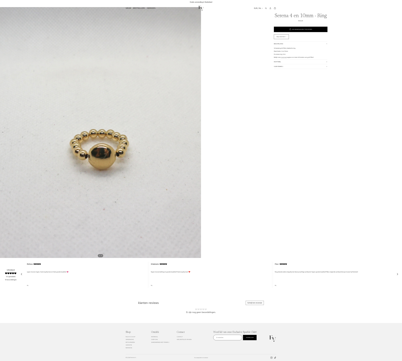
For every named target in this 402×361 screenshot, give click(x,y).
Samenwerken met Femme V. (160, 342)
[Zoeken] (266, 8)
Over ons (154, 339)
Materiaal (154, 337)
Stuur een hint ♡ (281, 37)
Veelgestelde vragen (184, 339)
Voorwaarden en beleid (201, 357)
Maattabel (277, 62)
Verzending (130, 339)
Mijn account (130, 337)
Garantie (129, 345)
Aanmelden (250, 337)
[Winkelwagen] (275, 8)
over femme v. (278, 66)
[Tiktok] (275, 357)
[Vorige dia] (2, 132)
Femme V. (133, 357)
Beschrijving (278, 44)
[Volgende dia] (198, 132)
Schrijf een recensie (254, 303)
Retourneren (130, 342)
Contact (180, 337)
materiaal (284, 57)
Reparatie (129, 348)
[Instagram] (271, 357)
